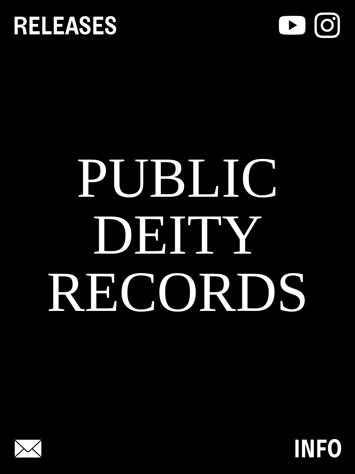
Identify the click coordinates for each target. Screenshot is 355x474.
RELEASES (65, 25)
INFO (318, 448)
